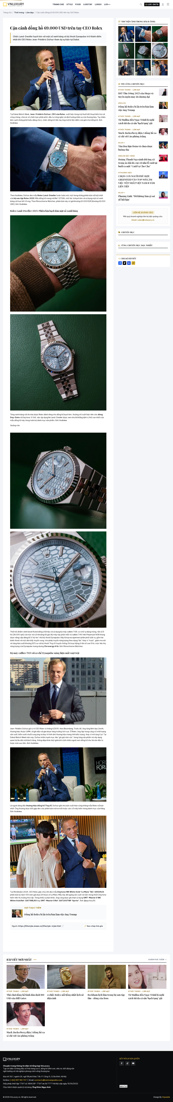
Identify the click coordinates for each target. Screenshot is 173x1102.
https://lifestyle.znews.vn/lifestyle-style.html (39, 926)
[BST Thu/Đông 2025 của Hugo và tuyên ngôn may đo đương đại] (163, 92)
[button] (58, 78)
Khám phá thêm (156, 960)
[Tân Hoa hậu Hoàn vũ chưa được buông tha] (163, 145)
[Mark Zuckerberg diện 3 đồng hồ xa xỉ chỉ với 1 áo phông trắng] (163, 131)
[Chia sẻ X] (124, 263)
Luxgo (98, 4)
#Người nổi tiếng (126, 156)
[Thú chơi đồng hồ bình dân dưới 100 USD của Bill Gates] (26, 977)
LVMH (28, 731)
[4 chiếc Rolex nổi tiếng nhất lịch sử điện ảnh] (66, 977)
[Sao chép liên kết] (133, 263)
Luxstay (87, 4)
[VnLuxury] (13, 4)
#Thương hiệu (125, 173)
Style (69, 4)
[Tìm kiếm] (141, 4)
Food (78, 4)
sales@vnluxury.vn (145, 220)
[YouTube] (133, 1063)
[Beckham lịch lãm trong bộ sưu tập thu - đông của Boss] (107, 977)
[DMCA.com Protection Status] (123, 1086)
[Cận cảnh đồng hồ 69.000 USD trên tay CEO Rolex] (143, 34)
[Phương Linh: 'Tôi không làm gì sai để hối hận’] (163, 194)
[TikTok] (127, 1063)
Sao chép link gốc (95, 926)
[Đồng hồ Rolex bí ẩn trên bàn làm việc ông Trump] (163, 105)
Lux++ (107, 4)
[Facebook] (121, 1063)
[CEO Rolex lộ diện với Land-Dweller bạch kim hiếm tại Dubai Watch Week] (126, 34)
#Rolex (122, 103)
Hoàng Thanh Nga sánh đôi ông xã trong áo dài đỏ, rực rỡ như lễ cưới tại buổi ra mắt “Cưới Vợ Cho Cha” (137, 163)
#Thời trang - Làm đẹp (129, 90)
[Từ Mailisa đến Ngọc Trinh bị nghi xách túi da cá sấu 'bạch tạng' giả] (163, 118)
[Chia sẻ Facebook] (120, 263)
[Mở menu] (168, 4)
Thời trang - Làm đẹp (24, 12)
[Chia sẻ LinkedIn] (129, 263)
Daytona (26, 417)
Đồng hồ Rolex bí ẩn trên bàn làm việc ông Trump (50, 914)
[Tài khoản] (163, 4)
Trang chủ (7, 12)
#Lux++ (121, 143)
